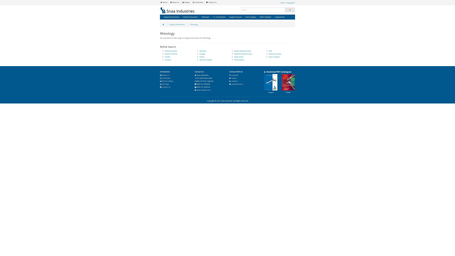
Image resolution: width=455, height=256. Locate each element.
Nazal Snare (238, 57)
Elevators (203, 51)
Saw (270, 51)
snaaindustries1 (237, 84)
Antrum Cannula (171, 54)
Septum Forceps (275, 54)
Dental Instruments (190, 17)
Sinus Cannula (274, 57)
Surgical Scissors (235, 17)
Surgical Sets (280, 17)
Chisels (167, 57)
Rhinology (194, 24)
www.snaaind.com (204, 90)
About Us (165, 75)
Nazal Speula (239, 60)
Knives (201, 57)
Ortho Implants (265, 17)
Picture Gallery (167, 81)
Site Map (165, 84)
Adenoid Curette (171, 51)
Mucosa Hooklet (205, 60)
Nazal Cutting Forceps (242, 51)
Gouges (202, 54)
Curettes (168, 60)
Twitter (234, 78)
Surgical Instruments (171, 17)
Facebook (234, 75)
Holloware (205, 17)
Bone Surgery (251, 17)
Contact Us (165, 87)
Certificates (166, 78)
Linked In (234, 81)
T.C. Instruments (219, 17)
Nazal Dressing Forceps (243, 54)
